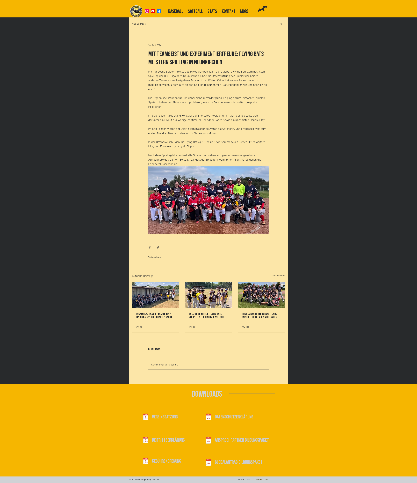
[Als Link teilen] (157, 247)
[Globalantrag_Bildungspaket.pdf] (208, 462)
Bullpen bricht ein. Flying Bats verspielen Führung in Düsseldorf (207, 315)
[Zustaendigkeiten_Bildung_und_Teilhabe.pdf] (208, 440)
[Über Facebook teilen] (149, 247)
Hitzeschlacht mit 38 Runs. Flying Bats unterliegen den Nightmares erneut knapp (259, 315)
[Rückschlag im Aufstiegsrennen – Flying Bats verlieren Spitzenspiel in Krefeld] (155, 295)
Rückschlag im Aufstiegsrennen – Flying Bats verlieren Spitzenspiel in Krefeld (155, 315)
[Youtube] (153, 11)
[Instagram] (147, 11)
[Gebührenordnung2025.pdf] (146, 461)
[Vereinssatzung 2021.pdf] (146, 417)
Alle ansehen (278, 275)
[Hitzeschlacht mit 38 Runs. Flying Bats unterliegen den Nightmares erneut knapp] (261, 295)
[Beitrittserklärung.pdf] (146, 440)
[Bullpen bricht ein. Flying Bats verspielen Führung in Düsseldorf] (208, 295)
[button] (280, 24)
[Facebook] (159, 11)
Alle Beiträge (139, 23)
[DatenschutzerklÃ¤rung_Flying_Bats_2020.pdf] (208, 417)
